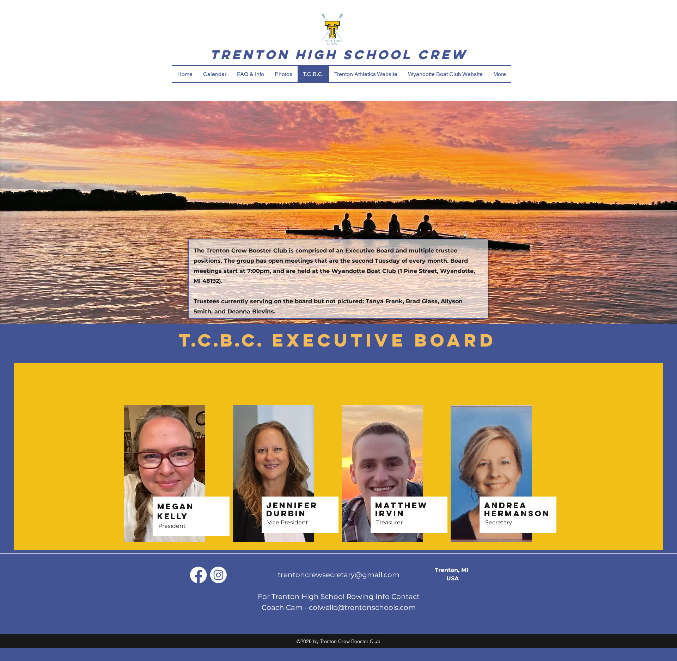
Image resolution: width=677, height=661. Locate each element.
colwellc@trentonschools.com (362, 607)
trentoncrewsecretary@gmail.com (339, 574)
